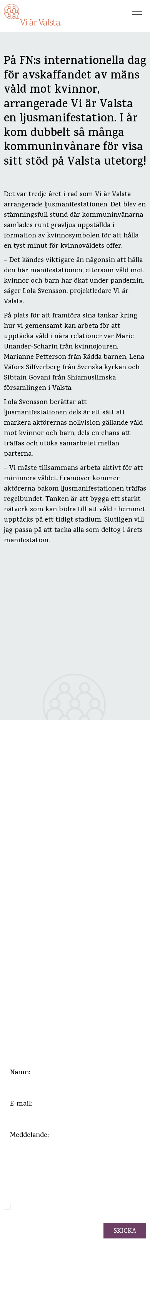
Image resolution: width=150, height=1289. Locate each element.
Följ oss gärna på (36, 1013)
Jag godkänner (70, 1207)
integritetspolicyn (95, 1207)
